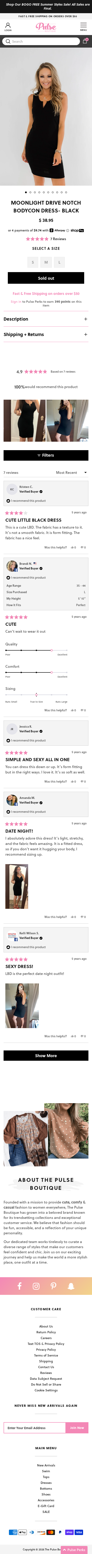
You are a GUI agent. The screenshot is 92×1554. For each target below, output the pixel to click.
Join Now (77, 1427)
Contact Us (46, 1367)
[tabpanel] (46, 117)
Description (16, 318)
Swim (46, 1471)
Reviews (46, 1372)
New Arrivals (46, 1465)
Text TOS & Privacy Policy (46, 1343)
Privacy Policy (46, 1349)
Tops (46, 1476)
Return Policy (46, 1332)
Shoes (46, 1494)
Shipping (46, 1361)
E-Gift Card (46, 1506)
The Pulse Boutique (57, 1549)
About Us (46, 1326)
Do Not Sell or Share (46, 1384)
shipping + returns (24, 334)
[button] (46, 239)
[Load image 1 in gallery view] (46, 117)
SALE (46, 1511)
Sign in (16, 301)
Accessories (46, 1500)
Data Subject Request (46, 1378)
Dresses (46, 1482)
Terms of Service (46, 1355)
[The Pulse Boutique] (46, 27)
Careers (46, 1338)
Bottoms (46, 1488)
